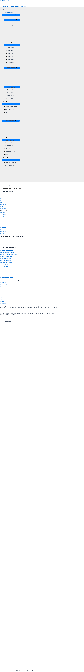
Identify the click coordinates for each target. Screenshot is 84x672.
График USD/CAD (3, 208)
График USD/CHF (10, 53)
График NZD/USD (3, 206)
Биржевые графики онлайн (7, 12)
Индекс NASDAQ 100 (11, 92)
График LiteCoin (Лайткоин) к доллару (7, 266)
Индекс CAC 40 (3, 299)
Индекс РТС (2, 301)
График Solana (9, 33)
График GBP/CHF (3, 227)
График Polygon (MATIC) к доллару (6, 277)
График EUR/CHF (3, 216)
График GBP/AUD (3, 229)
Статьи (6, 123)
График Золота (10, 70)
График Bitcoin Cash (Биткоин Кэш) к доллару (8, 268)
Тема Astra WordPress (43, 670)
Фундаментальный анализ (10, 151)
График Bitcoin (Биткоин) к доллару (6, 250)
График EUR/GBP (3, 212)
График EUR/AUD (3, 218)
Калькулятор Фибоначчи (9, 171)
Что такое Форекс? (8, 142)
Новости (6, 112)
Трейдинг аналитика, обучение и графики (13, 6)
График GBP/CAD (3, 233)
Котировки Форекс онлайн (10, 109)
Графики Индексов (8, 84)
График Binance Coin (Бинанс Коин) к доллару (8, 254)
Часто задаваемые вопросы (10, 134)
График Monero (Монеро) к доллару (6, 260)
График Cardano (10, 36)
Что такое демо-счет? (9, 145)
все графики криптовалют (11, 39)
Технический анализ (8, 148)
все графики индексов (11, 98)
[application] (12, 12)
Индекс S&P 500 (10, 89)
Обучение (3, 137)
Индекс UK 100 (2, 288)
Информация (4, 118)
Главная (3, 9)
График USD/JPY (10, 56)
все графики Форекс (10, 62)
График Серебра (10, 73)
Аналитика (4, 101)
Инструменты (4, 157)
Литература (7, 154)
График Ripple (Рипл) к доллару (5, 264)
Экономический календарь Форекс (11, 106)
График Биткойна (10, 22)
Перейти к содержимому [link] (4, 0)
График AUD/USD (10, 59)
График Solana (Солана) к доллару (6, 256)
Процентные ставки (8, 115)
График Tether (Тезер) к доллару (6, 262)
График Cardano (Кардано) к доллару (6, 258)
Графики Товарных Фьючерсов (10, 65)
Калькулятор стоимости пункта (10, 168)
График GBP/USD (10, 50)
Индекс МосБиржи (3, 303)
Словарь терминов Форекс (10, 131)
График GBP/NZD (3, 231)
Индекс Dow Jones (10, 95)
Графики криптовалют (9, 17)
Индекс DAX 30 (3, 290)
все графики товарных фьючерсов (13, 81)
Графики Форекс (8, 42)
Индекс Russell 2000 (3, 297)
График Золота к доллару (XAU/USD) (6, 238)
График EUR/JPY (3, 214)
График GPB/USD (3, 198)
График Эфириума (10, 25)
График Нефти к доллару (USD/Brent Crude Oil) (8, 240)
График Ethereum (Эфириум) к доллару (7, 252)
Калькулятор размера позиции (10, 165)
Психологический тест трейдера (11, 162)
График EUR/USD (10, 47)
